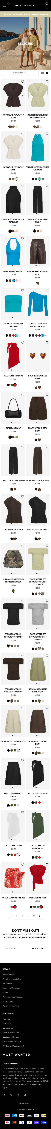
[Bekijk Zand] (16, 126)
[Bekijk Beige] (16, 231)
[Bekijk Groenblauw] (38, 907)
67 (34, 916)
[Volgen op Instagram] (11, 1095)
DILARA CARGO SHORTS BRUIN (37, 429)
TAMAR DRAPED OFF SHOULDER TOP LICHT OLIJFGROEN (37, 582)
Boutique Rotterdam (11, 1037)
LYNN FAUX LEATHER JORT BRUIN (37, 273)
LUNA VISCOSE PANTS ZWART (13, 480)
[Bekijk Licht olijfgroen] (13, 126)
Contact (6, 992)
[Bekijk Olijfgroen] (16, 437)
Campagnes (8, 1028)
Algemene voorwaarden (13, 997)
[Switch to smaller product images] (47, 73)
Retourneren (8, 974)
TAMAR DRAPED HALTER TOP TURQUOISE (37, 168)
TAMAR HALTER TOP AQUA (13, 272)
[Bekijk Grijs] (39, 593)
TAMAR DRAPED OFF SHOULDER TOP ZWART (13, 635)
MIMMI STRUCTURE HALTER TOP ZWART (13, 220)
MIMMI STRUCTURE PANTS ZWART (38, 220)
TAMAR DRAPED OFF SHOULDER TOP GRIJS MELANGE (38, 637)
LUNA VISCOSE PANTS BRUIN (37, 480)
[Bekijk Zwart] (33, 179)
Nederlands (24, 1103)
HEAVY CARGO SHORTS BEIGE (13, 741)
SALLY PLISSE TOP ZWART (38, 793)
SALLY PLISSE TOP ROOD (13, 376)
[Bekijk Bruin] (10, 126)
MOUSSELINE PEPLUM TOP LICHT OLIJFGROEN (37, 116)
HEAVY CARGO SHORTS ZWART (13, 795)
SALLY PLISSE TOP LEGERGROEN (38, 847)
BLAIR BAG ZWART (13, 428)
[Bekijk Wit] (20, 280)
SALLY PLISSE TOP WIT (13, 846)
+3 (46, 335)
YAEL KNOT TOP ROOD (38, 898)
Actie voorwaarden (11, 1006)
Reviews (6, 1019)
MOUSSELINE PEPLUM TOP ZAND (13, 168)
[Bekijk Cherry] (11, 907)
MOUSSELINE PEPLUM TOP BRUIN (13, 116)
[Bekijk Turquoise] (39, 179)
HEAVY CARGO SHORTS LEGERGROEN (38, 690)
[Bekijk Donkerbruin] (36, 179)
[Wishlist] (47, 3)
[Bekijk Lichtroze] (16, 280)
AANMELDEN (39, 948)
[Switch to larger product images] (42, 73)
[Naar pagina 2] (40, 916)
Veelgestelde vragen (11, 988)
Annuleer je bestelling (12, 979)
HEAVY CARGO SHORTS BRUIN (38, 742)
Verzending (7, 983)
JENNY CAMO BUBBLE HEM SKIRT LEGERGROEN (13, 580)
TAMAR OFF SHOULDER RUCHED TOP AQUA (38, 325)
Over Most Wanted (11, 1032)
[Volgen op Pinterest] (18, 1095)
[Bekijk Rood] (13, 335)
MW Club (7, 1023)
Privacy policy (8, 1001)
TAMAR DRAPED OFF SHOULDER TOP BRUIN (13, 690)
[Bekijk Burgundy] (39, 335)
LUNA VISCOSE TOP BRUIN (13, 530)
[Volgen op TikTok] (25, 1095)
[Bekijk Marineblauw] (33, 335)
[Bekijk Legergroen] (11, 385)
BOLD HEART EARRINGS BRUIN (37, 377)
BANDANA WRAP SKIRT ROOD (13, 898)
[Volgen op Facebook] (4, 1095)
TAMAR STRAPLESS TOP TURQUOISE (13, 325)
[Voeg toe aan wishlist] (22, 81)
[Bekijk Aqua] (13, 280)
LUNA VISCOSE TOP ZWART (37, 530)
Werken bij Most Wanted (13, 1046)
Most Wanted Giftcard (12, 1041)
